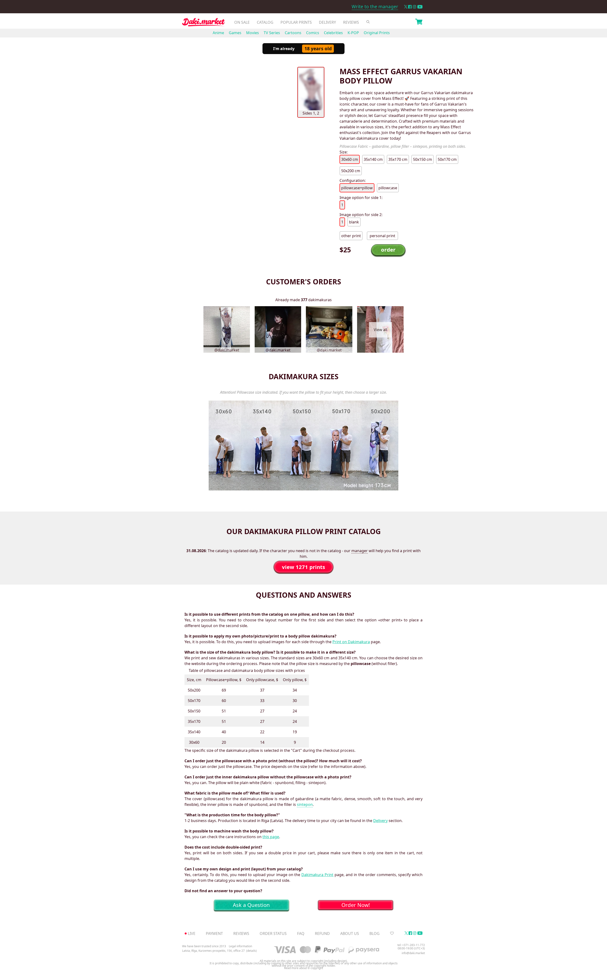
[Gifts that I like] (392, 933)
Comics (312, 32)
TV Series (272, 32)
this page (270, 836)
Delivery (327, 22)
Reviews (351, 22)
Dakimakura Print (317, 874)
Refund (322, 933)
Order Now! (355, 904)
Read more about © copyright (303, 968)
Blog (374, 933)
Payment (214, 933)
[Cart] (419, 22)
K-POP (353, 32)
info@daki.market (413, 953)
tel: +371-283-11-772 (411, 945)
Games (235, 32)
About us (349, 933)
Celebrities (333, 32)
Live (191, 933)
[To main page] (203, 23)
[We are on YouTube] (420, 7)
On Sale (242, 22)
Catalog (265, 22)
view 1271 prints (303, 566)
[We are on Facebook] (410, 7)
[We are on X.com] (405, 7)
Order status (273, 933)
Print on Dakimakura (351, 641)
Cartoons (293, 32)
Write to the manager (375, 7)
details (251, 950)
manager (359, 550)
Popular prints (296, 22)
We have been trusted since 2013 (204, 946)
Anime (218, 32)
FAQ (300, 933)
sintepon (305, 804)
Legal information (240, 946)
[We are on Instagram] (414, 7)
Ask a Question (251, 904)
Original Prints (377, 32)
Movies (252, 32)
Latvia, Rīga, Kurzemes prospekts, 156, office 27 (213, 950)
